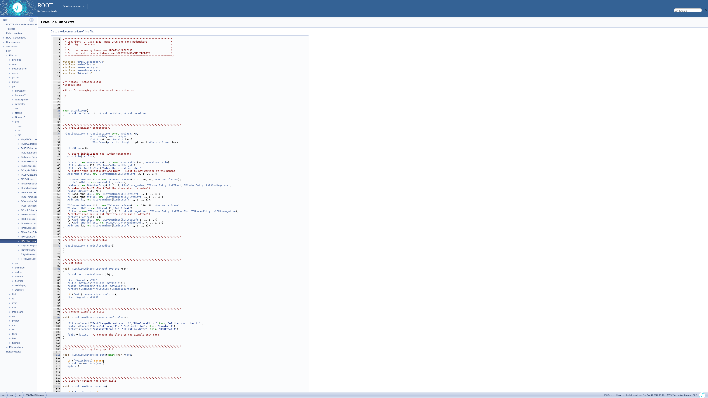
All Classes (12, 46)
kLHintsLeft (127, 173)
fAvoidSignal (76, 280)
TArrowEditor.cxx (29, 144)
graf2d (15, 77)
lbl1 (84, 182)
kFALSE (94, 297)
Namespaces (13, 42)
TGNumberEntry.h (89, 70)
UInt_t (94, 139)
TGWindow (126, 133)
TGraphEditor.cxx (29, 210)
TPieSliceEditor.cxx (30, 241)
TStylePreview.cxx (30, 254)
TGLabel (72, 182)
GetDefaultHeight (120, 165)
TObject (114, 268)
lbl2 (84, 208)
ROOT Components (16, 37)
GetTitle (113, 283)
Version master (72, 6)
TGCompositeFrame (79, 179)
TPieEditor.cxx (28, 236)
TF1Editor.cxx (27, 179)
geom (15, 73)
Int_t (93, 136)
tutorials (16, 343)
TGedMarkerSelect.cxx (32, 201)
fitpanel (18, 113)
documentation (19, 68)
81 (56, 268)
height (122, 136)
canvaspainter (22, 99)
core (14, 64)
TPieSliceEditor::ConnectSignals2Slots (97, 317)
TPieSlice (93, 274)
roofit (14, 325)
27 (56, 113)
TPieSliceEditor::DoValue (88, 386)
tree (14, 338)
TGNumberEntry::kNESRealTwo (169, 211)
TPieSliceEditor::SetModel (88, 268)
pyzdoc (15, 321)
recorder (19, 276)
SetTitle (90, 363)
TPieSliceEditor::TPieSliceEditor (86, 133)
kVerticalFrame (159, 142)
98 (56, 317)
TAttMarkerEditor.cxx (31, 157)
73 (56, 245)
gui (13, 86)
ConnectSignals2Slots (98, 294)
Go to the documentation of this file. (72, 31)
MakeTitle (74, 156)
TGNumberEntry (96, 185)
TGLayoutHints (108, 173)
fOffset (72, 211)
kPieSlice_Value (109, 113)
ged (17, 122)
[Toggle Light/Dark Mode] (705, 9)
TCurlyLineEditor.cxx (31, 175)
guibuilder (20, 267)
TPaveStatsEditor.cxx (31, 232)
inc (19, 130)
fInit (77, 294)
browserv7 (20, 95)
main (14, 303)
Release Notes (13, 351)
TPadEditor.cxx (28, 228)
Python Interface (14, 33)
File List (13, 55)
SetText (84, 283)
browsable (20, 91)
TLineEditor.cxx (28, 223)
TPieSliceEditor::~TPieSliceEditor (87, 245)
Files (8, 51)
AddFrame (73, 173)
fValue (71, 185)
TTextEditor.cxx (28, 259)
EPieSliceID (78, 110)
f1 (95, 179)
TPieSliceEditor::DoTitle (88, 354)
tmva (14, 334)
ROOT (6, 20)
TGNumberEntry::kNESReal (164, 185)
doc (17, 108)
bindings (16, 60)
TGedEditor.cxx (28, 192)
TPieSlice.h (86, 64)
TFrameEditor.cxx (29, 183)
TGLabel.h (84, 73)
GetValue (116, 285)
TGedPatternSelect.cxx (32, 206)
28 (56, 116)
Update (71, 366)
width (102, 136)
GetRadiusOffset (123, 288)
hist (14, 294)
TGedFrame (99, 142)
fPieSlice (74, 148)
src (19, 135)
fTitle (71, 162)
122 (56, 386)
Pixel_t (118, 139)
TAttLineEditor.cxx (30, 152)
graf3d (15, 82)
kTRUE (93, 280)
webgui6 (19, 290)
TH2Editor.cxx (28, 219)
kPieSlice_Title (78, 113)
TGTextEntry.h (87, 67)
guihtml (18, 272)
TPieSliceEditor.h (90, 61)
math (14, 307)
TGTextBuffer (128, 162)
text (128, 354)
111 (56, 354)
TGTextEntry (95, 162)
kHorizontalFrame (166, 179)
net (13, 316)
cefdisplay (20, 104)
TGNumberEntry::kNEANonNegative (206, 185)
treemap (19, 281)
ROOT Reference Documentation (22, 24)
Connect (84, 323)
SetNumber (86, 285)
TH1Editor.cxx (28, 214)
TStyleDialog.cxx (29, 245)
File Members (16, 347)
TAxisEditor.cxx (28, 166)
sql (13, 329)
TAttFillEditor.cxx (29, 148)
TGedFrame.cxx (29, 197)
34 (56, 133)
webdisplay (21, 285)
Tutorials (10, 29)
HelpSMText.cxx (29, 139)
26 (56, 110)
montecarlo (17, 312)
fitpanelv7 (20, 117)
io (13, 298)
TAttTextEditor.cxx (29, 161)
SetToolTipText (89, 168)
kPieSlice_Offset (135, 113)
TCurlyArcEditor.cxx (31, 170)
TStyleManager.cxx (30, 250)
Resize (83, 165)
